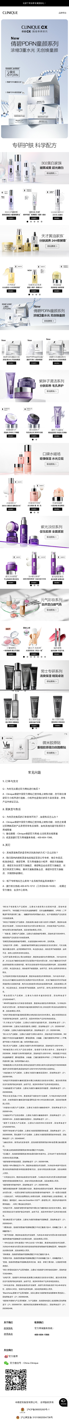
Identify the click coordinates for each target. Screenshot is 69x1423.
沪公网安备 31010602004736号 (37, 1417)
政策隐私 (8, 1328)
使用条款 (8, 1334)
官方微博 (13, 1356)
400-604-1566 (41, 1334)
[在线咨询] (63, 1402)
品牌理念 (62, 13)
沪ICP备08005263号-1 (38, 1409)
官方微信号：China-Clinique (24, 1363)
